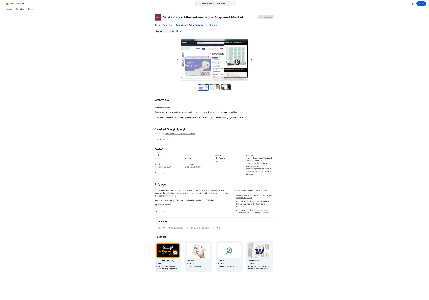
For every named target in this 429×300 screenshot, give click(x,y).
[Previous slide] (178, 59)
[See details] (160, 211)
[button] (412, 3)
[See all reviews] (162, 140)
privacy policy (169, 196)
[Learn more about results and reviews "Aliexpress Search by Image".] (162, 263)
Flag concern (160, 173)
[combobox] (218, 3)
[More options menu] (408, 3)
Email (221, 161)
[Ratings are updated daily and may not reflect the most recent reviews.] (205, 25)
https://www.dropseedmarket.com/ (172, 25)
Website (222, 158)
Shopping (170, 31)
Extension (159, 31)
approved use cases (244, 198)
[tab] (9, 9)
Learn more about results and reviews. (180, 134)
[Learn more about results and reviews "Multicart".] (192, 263)
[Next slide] (251, 59)
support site (216, 228)
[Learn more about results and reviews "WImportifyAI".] (254, 263)
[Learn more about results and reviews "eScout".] (223, 263)
